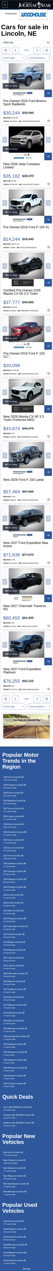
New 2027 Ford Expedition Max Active (25, 544)
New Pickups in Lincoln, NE (14, 1161)
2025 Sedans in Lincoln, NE (14, 1077)
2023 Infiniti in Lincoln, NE (14, 1014)
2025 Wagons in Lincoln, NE (14, 1061)
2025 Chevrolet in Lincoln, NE (15, 974)
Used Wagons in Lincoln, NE (14, 1254)
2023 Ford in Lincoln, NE (13, 896)
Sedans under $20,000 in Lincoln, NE (18, 1124)
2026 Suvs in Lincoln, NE (13, 778)
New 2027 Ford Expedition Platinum (22, 670)
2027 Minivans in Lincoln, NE (15, 1053)
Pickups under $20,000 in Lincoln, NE (18, 1116)
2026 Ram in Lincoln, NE (13, 825)
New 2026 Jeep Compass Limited (21, 165)
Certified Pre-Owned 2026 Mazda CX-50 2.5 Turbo (21, 292)
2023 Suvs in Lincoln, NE (13, 849)
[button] (4, 77)
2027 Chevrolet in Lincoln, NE (15, 927)
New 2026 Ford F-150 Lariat (23, 479)
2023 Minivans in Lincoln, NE (15, 1069)
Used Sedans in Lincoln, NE (14, 1238)
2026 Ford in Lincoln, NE (13, 794)
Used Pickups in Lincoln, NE (14, 1230)
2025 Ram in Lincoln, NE (13, 1022)
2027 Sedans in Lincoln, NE (14, 990)
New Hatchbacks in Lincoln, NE (16, 1185)
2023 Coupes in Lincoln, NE (14, 1084)
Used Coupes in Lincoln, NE (14, 1261)
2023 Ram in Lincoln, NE (13, 998)
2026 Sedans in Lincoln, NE (14, 864)
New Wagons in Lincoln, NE (14, 1177)
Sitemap (26, 1269)
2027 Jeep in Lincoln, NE (13, 959)
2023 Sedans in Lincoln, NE (14, 1045)
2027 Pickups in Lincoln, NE (14, 872)
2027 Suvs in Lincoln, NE (13, 809)
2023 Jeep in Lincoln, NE (13, 967)
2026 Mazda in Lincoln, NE (14, 802)
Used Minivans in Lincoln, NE (15, 1246)
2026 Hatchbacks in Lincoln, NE (16, 1037)
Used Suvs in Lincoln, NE (13, 1222)
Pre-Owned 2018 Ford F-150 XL (26, 227)
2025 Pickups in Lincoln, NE (14, 919)
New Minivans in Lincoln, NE (15, 1193)
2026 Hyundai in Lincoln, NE (14, 833)
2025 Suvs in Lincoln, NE (13, 841)
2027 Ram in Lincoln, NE (13, 912)
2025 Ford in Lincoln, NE (13, 904)
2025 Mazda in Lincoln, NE (14, 951)
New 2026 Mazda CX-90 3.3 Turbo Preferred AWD (23, 418)
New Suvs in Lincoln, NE (13, 1153)
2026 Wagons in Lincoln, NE (14, 880)
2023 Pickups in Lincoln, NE (14, 888)
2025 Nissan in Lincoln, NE (14, 982)
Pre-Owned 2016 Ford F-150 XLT (24, 355)
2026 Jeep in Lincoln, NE (13, 817)
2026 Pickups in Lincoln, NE (14, 786)
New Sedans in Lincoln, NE (14, 1169)
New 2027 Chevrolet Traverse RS (24, 607)
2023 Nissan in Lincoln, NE (14, 943)
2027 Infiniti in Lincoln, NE (14, 935)
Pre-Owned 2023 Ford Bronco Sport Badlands (24, 102)
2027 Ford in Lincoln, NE (13, 857)
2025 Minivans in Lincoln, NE (15, 1029)
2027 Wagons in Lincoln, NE (14, 1006)
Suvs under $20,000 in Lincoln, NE (17, 1108)
